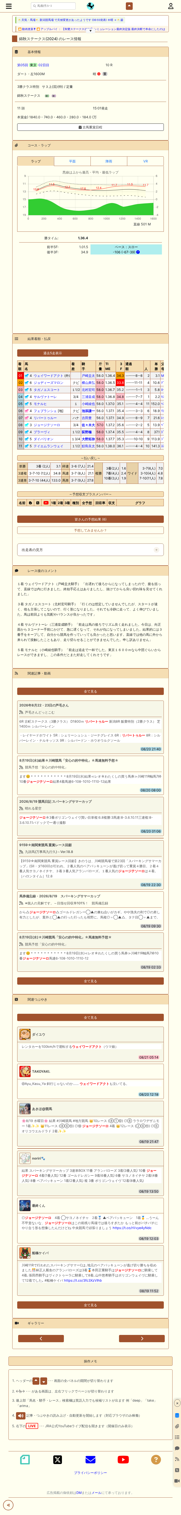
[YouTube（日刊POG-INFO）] (123, 1459)
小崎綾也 (88, 404)
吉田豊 (87, 418)
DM (79, 1493)
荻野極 (87, 432)
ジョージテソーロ (47, 425)
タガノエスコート (47, 390)
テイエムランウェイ (48, 446)
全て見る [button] (90, 691)
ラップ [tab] (36, 161)
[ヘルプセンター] (156, 1460)
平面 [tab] (72, 161)
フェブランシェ (45, 411)
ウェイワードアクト (48, 376)
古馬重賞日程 (92, 127)
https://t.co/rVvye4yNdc (132, 1228)
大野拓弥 (88, 439)
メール (96, 1493)
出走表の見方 (32, 550)
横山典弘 (88, 383)
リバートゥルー (45, 418)
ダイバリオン (43, 439)
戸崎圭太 (88, 376)
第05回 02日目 (33, 65)
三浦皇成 (88, 397)
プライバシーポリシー (90, 1473)
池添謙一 (88, 411)
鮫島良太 (88, 446)
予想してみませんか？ (90, 530)
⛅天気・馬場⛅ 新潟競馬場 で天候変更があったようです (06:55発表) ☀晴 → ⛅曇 (70, 20)
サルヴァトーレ (45, 397)
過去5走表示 (52, 353)
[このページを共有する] (8, 1505)
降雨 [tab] (109, 161)
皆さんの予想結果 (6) (91, 519)
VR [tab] (145, 161)
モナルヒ (40, 404)
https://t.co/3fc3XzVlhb (83, 1280)
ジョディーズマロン (48, 383)
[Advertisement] (90, 291)
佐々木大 (88, 425)
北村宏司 (88, 390)
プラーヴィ (42, 432)
